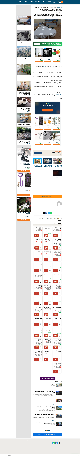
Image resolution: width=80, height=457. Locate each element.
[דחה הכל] (78, 455)
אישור (9, 455)
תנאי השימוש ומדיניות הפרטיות (41, 455)
